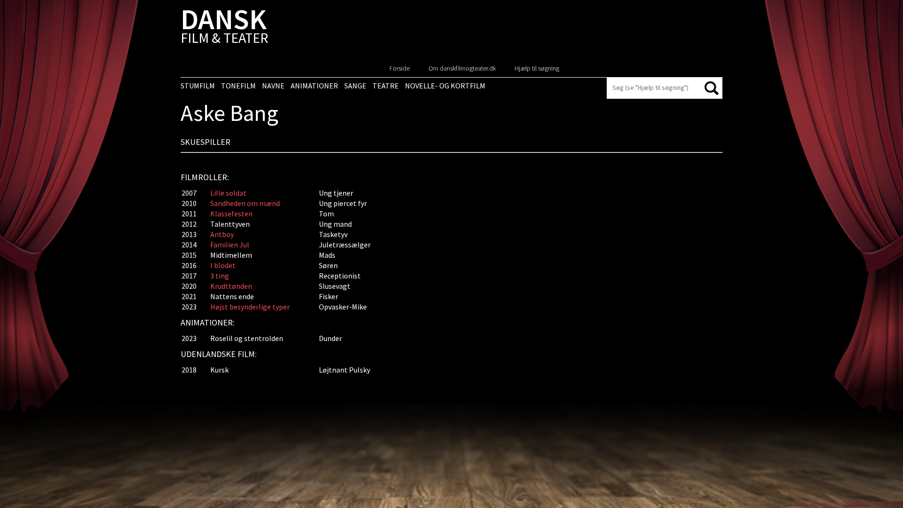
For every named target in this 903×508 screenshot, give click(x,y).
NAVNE (273, 85)
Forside (399, 68)
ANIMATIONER (314, 85)
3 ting (219, 275)
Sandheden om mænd (245, 203)
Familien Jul (229, 244)
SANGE (355, 85)
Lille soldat (228, 193)
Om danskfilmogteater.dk (462, 68)
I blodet (223, 265)
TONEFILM (238, 85)
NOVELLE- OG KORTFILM (445, 85)
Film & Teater (224, 28)
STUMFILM (198, 85)
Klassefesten (231, 213)
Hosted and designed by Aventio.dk (850, 504)
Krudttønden (231, 286)
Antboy (222, 234)
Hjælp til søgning (537, 68)
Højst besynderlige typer (250, 306)
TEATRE (385, 85)
